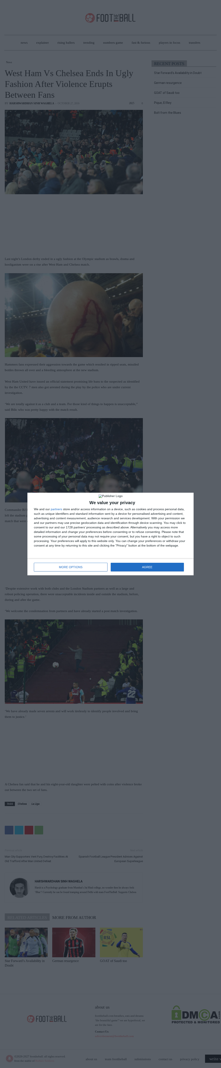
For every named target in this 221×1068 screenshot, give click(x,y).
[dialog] (110, 534)
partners (56, 509)
